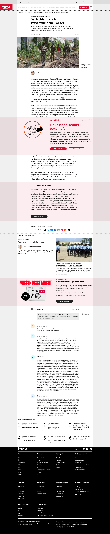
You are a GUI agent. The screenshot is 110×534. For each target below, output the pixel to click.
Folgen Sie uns (78, 449)
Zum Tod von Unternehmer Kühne (44, 466)
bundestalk (21, 486)
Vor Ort (58, 489)
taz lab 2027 (59, 496)
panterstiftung (79, 467)
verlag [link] (19, 2)
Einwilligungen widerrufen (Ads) (65, 527)
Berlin (19, 470)
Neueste (73, 309)
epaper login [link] (88, 2)
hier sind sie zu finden (48, 318)
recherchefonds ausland (82, 465)
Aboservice (40, 510)
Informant (59, 524)
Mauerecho (21, 494)
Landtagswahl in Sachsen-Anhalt (44, 471)
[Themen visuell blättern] (76, 7)
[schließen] (90, 120)
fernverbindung (22, 489)
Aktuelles (58, 458)
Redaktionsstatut (67, 522)
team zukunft (40, 486)
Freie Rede (21, 496)
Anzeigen (20, 516)
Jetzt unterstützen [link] (39, 216)
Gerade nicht (85, 120)
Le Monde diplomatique (82, 492)
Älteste (77, 309)
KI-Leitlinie (88, 522)
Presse (58, 467)
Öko (19, 460)
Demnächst (59, 486)
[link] (21, 7)
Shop (19, 513)
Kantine (20, 511)
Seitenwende (83, 524)
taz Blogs (77, 487)
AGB (78, 524)
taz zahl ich (78, 462)
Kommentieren (41, 226)
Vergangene (59, 494)
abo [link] (74, 2)
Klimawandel (40, 458)
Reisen (20, 508)
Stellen (58, 465)
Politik (25, 12)
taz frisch (39, 489)
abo (76, 458)
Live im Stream (60, 491)
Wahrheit (20, 474)
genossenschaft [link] (80, 2)
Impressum (73, 524)
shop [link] (32, 2)
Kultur (19, 465)
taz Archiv (78, 494)
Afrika (30, 12)
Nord (19, 472)
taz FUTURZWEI (79, 489)
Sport (19, 467)
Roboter (39, 460)
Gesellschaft (21, 462)
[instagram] (91, 449)
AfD (38, 474)
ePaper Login (41, 513)
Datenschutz (66, 524)
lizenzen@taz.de (28, 524)
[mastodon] (84, 449)
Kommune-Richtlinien (79, 522)
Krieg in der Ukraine (42, 462)
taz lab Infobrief (41, 494)
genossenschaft (79, 460)
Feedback (40, 508)
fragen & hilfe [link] (37, 2)
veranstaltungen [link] (26, 2)
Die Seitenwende (60, 462)
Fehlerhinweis (49, 226)
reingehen (21, 498)
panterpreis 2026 (80, 470)
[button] (91, 7)
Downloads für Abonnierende (45, 515)
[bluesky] (87, 449)
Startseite (20, 12)
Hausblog (59, 460)
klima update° (22, 491)
